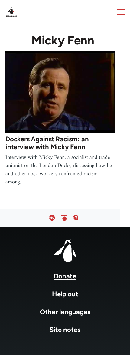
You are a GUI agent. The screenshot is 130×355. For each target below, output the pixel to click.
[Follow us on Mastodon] (75, 218)
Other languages (65, 312)
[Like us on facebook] (52, 218)
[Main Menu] (120, 11)
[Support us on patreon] (63, 218)
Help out (65, 294)
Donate (65, 276)
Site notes (65, 330)
